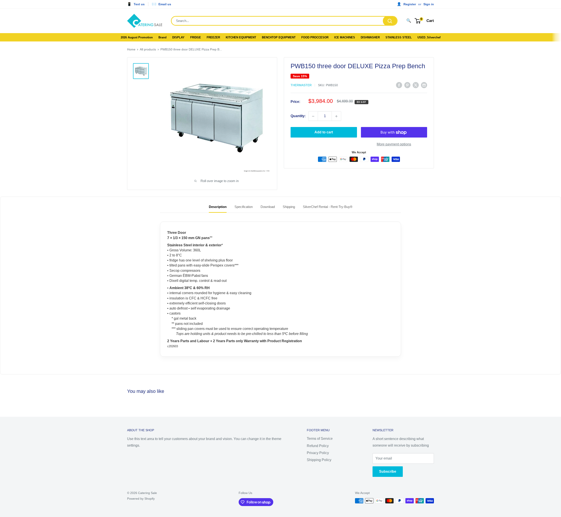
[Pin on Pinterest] (407, 85)
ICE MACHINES (344, 37)
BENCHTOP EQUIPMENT (279, 37)
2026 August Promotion (137, 37)
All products (148, 49)
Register (409, 4)
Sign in (428, 4)
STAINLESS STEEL (398, 37)
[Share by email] (424, 85)
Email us (164, 4)
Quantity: (298, 116)
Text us (139, 4)
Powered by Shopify (141, 498)
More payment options (394, 144)
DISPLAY (178, 37)
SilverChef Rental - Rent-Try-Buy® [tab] (327, 207)
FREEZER (213, 37)
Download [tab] (268, 207)
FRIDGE (195, 37)
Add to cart (323, 132)
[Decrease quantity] (313, 116)
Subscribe (387, 471)
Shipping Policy (319, 460)
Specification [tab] (243, 207)
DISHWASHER (370, 37)
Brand (162, 37)
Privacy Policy (318, 453)
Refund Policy (318, 446)
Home (131, 49)
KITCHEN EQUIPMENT (241, 37)
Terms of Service (320, 438)
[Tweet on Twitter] (416, 85)
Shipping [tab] (289, 207)
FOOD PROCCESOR (314, 37)
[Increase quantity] (336, 116)
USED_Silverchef (428, 37)
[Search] (390, 21)
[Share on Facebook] (399, 85)
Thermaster (301, 85)
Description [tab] (218, 207)
